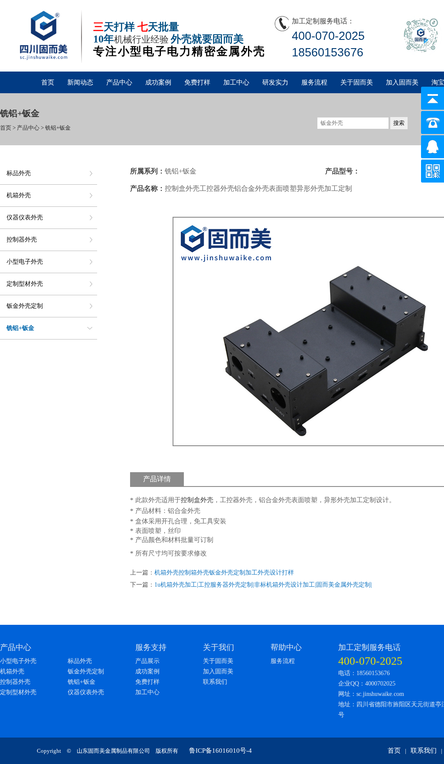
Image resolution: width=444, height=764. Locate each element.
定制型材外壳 (25, 284)
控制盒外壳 (197, 499)
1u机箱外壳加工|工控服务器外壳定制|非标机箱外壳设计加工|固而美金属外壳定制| (263, 584)
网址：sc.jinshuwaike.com (371, 694)
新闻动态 (80, 82)
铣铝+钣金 (20, 328)
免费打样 (197, 82)
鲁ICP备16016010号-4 (220, 750)
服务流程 (314, 82)
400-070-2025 (370, 661)
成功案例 (158, 82)
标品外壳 (19, 173)
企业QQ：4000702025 (366, 683)
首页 (47, 82)
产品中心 (119, 82)
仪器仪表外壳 (25, 217)
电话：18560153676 (364, 673)
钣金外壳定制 (25, 306)
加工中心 (236, 82)
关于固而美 (356, 82)
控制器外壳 (22, 239)
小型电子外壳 (25, 261)
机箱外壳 (19, 195)
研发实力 (275, 82)
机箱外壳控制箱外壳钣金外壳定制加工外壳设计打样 (224, 572)
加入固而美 (402, 82)
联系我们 (215, 682)
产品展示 (147, 661)
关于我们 (218, 647)
